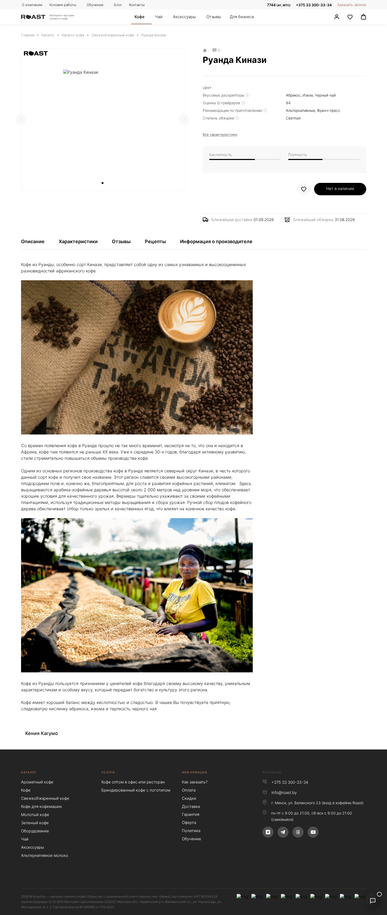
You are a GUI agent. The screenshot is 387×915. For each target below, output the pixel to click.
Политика (191, 830)
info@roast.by (284, 792)
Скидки (189, 798)
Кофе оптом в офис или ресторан (133, 781)
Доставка (191, 806)
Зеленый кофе (35, 822)
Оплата (189, 790)
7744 (278, 5)
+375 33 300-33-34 (314, 5)
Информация (194, 772)
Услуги (108, 772)
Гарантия (190, 814)
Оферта (189, 822)
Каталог (29, 772)
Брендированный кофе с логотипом (135, 790)
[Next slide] (184, 119)
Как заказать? (194, 781)
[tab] (102, 183)
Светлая (293, 118)
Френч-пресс (328, 110)
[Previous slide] (21, 119)
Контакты (272, 772)
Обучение (191, 838)
